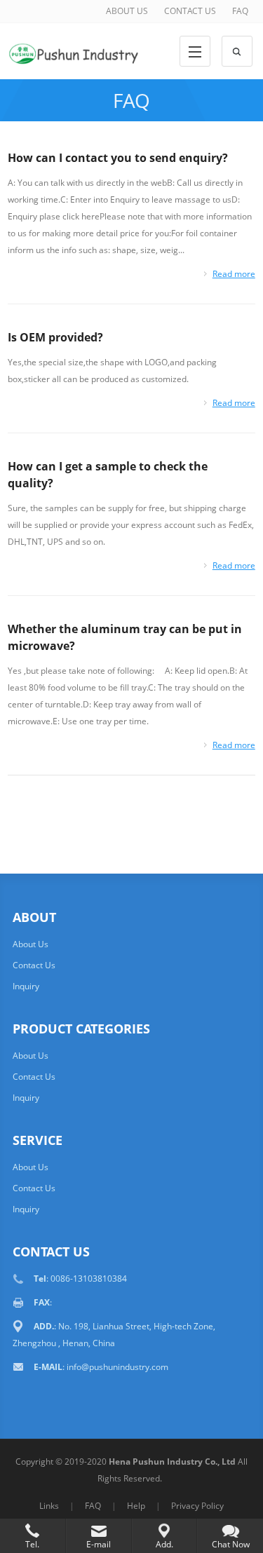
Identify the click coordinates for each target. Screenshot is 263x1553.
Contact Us (34, 965)
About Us (30, 944)
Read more (234, 274)
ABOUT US (127, 11)
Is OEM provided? (55, 337)
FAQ (240, 11)
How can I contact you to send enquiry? (118, 157)
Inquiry (26, 986)
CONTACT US (190, 11)
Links (49, 1506)
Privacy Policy (197, 1506)
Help (136, 1506)
